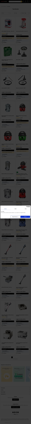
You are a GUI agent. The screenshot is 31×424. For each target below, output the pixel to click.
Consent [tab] (5, 208)
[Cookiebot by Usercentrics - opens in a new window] (27, 206)
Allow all (25, 216)
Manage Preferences (15, 216)
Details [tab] (15, 208)
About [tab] (25, 208)
